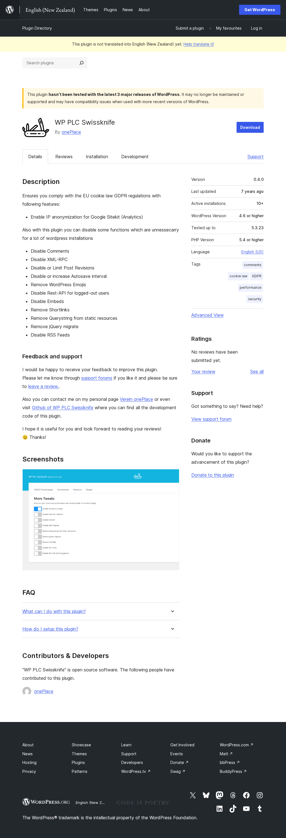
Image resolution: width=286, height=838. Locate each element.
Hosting (29, 762)
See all (257, 371)
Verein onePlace (136, 399)
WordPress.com (237, 744)
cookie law (238, 276)
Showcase (81, 744)
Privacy (29, 771)
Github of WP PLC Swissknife (62, 407)
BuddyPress (233, 771)
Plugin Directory (37, 28)
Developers (132, 762)
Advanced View (207, 315)
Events (176, 753)
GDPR (256, 276)
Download (250, 127)
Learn (126, 744)
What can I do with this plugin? (54, 611)
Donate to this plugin (212, 475)
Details (35, 156)
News (27, 753)
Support (255, 156)
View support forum (211, 419)
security (254, 299)
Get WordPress (259, 9)
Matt (226, 753)
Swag (177, 771)
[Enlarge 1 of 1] (172, 476)
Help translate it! (198, 44)
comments (252, 265)
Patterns (79, 771)
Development (135, 156)
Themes (79, 753)
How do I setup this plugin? (50, 629)
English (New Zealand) (95, 802)
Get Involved (182, 744)
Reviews (64, 156)
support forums (96, 378)
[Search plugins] (81, 62)
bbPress (230, 762)
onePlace (71, 132)
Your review (203, 371)
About (28, 744)
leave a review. (43, 386)
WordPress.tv (136, 771)
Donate (179, 762)
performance (250, 287)
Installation (97, 156)
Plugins (78, 762)
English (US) (252, 251)
